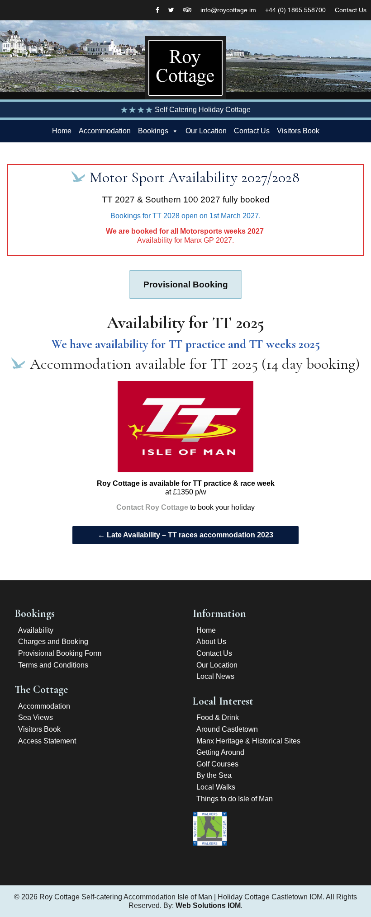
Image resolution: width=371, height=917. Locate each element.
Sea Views (35, 717)
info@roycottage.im (228, 10)
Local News (215, 676)
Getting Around (220, 752)
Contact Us (350, 10)
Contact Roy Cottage (152, 507)
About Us (211, 641)
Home (61, 131)
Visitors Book (298, 131)
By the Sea (214, 775)
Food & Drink (217, 717)
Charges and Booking (53, 641)
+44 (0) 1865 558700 (295, 10)
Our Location (206, 131)
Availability (35, 630)
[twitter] (171, 10)
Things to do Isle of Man (234, 799)
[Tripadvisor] (187, 10)
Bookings (153, 131)
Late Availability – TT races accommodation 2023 (185, 535)
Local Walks (215, 787)
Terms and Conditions (53, 665)
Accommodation (105, 131)
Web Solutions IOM (208, 905)
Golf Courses (217, 764)
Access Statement (47, 741)
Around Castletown (227, 729)
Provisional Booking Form (59, 653)
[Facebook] (157, 10)
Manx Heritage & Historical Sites (248, 741)
